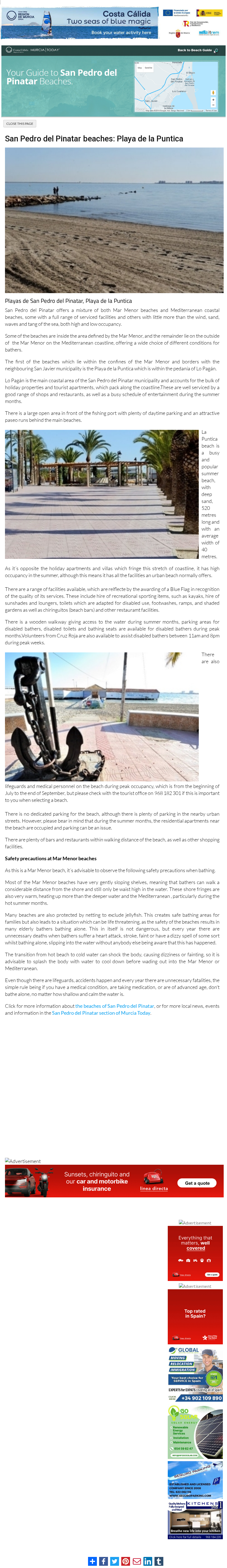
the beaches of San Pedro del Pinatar (114, 1006)
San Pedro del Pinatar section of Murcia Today (101, 1013)
